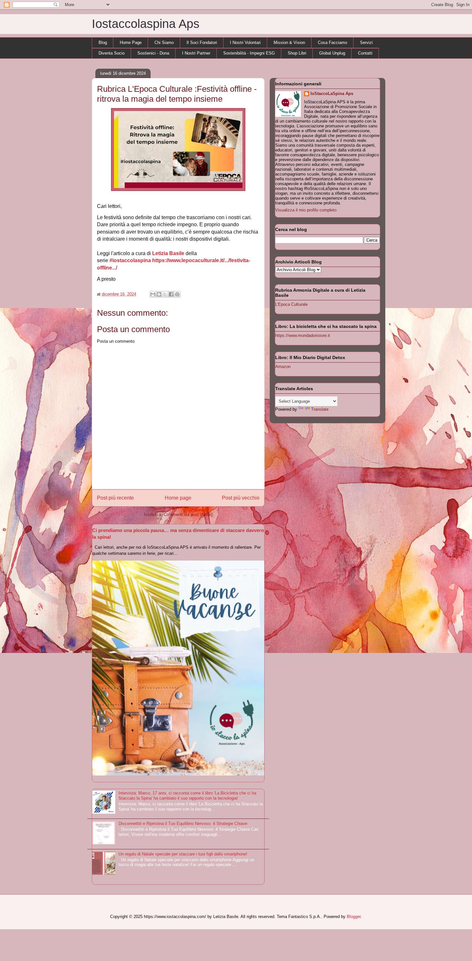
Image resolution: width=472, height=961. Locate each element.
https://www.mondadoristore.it (302, 335)
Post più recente (115, 498)
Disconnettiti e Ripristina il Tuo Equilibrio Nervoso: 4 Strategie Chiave (182, 823)
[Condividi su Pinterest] (177, 294)
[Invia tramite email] (153, 294)
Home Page (131, 42)
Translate (319, 409)
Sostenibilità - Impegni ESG (249, 53)
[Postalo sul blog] (159, 294)
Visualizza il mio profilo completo (306, 210)
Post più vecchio (240, 498)
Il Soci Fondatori (202, 42)
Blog (103, 42)
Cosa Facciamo (332, 42)
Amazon (283, 366)
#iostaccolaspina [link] (130, 260)
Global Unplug (332, 53)
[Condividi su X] (165, 294)
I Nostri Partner (196, 53)
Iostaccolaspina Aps (145, 23)
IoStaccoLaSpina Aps (331, 93)
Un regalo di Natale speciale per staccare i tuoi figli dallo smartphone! (182, 854)
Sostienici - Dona (153, 53)
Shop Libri (297, 53)
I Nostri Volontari (245, 42)
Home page (178, 498)
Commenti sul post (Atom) (188, 514)
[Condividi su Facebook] (171, 294)
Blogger (354, 916)
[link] (168, 253)
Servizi (366, 42)
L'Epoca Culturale (291, 304)
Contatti (365, 53)
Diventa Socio (112, 53)
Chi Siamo (164, 42)
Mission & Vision (289, 42)
